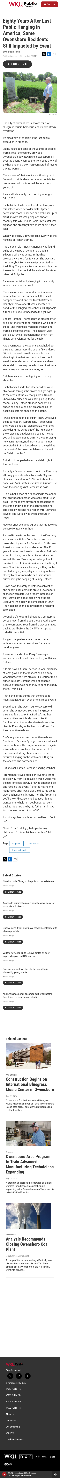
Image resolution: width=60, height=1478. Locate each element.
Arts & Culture (11, 1075)
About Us (10, 1414)
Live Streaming (13, 1427)
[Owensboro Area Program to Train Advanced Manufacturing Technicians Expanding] (28, 1133)
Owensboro (34, 843)
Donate (51, 4)
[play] (4, 1474)
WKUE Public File (13, 1408)
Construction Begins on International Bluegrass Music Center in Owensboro (30, 1084)
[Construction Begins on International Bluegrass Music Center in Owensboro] (28, 1056)
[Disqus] (30, 1317)
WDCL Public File (13, 1402)
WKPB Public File (13, 1395)
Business (9, 1152)
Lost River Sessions (15, 1439)
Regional (16, 843)
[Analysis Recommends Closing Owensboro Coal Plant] (28, 1216)
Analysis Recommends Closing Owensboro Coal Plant (27, 1244)
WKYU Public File (13, 1389)
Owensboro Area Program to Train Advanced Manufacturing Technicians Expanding (30, 1164)
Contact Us (11, 1420)
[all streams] (56, 1474)
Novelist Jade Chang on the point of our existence (28, 881)
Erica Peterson (11, 1256)
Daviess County (19, 850)
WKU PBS (10, 1433)
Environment (11, 1235)
